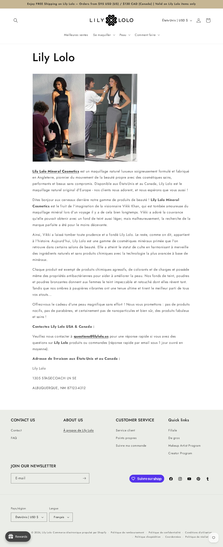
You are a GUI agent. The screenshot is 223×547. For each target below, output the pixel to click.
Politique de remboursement (127, 532)
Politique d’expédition (148, 537)
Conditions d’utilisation (198, 532)
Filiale (172, 430)
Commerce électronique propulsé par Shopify (79, 532)
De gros (174, 438)
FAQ (14, 438)
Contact (16, 430)
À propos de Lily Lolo (78, 430)
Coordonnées (173, 537)
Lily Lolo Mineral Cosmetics (55, 171)
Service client (125, 430)
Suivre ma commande (131, 445)
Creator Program (180, 453)
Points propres (126, 438)
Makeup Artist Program (184, 445)
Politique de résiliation (198, 537)
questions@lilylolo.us (91, 336)
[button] (15, 20)
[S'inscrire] (84, 478)
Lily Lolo (47, 532)
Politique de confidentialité (165, 532)
